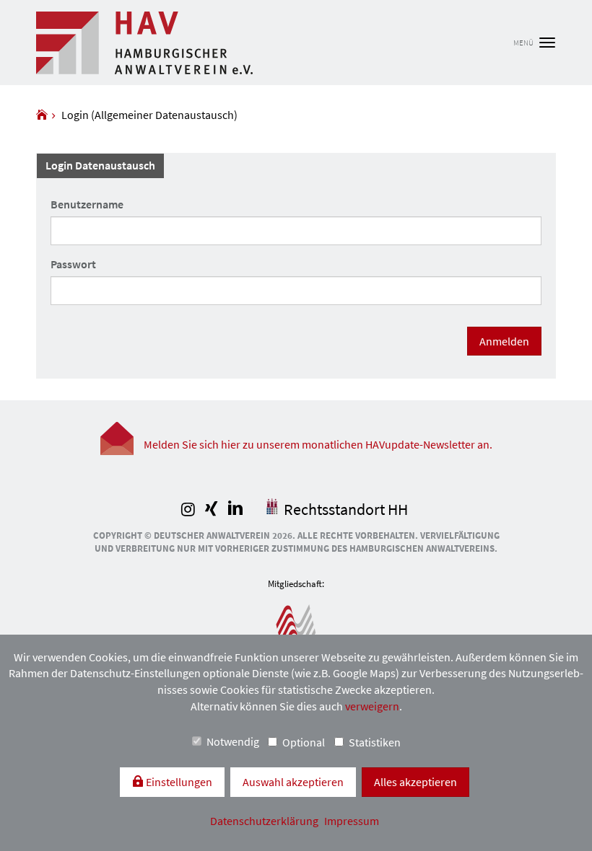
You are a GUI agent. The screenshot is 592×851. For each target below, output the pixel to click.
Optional (303, 742)
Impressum (351, 820)
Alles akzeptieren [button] (415, 782)
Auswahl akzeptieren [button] (293, 782)
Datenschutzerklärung (265, 820)
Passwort (73, 264)
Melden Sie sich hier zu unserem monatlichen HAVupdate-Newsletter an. (318, 444)
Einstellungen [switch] (178, 782)
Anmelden (504, 341)
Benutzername (87, 204)
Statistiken (375, 742)
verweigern (372, 706)
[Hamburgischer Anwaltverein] (42, 114)
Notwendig (232, 741)
